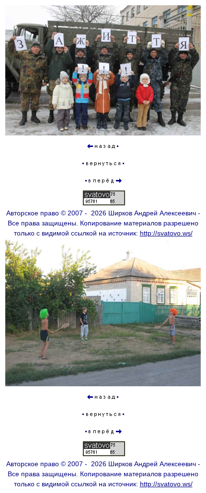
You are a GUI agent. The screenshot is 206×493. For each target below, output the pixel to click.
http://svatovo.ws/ (166, 233)
